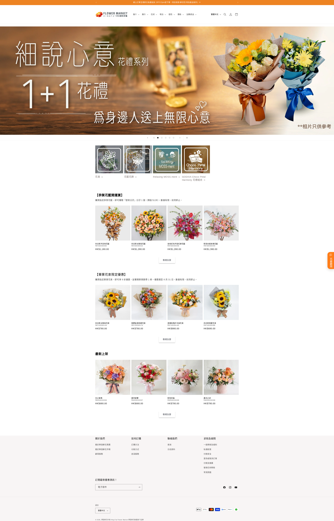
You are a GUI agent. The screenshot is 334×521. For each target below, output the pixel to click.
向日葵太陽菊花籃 (138, 244)
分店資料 (171, 449)
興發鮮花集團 (133, 519)
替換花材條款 (209, 468)
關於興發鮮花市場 (103, 449)
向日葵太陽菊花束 (102, 323)
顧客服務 (99, 454)
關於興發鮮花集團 (103, 445)
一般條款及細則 (210, 445)
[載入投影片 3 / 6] (162, 138)
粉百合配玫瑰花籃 (211, 244)
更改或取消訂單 (210, 458)
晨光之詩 (207, 398)
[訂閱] (139, 487)
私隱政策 (207, 449)
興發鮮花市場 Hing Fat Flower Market (114, 519)
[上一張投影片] (147, 138)
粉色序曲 (171, 398)
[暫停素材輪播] (186, 138)
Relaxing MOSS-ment (165, 177)
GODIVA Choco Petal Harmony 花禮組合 (194, 178)
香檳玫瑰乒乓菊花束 (175, 323)
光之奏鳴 (98, 398)
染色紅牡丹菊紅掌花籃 (176, 244)
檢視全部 (167, 260)
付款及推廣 (208, 463)
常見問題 (207, 472)
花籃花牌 (129, 177)
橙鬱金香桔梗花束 (138, 323)
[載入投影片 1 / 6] (154, 138)
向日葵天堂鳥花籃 (102, 244)
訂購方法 (135, 445)
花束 (97, 177)
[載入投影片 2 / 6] (158, 138)
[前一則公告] (96, 2)
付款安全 (207, 454)
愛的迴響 (134, 398)
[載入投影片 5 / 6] (170, 138)
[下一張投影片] (180, 138)
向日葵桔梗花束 (210, 323)
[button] (136, 14)
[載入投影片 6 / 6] (173, 138)
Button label (167, 80)
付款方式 (135, 449)
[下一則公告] (238, 2)
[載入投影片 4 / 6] (166, 138)
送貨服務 (135, 454)
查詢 (169, 445)
